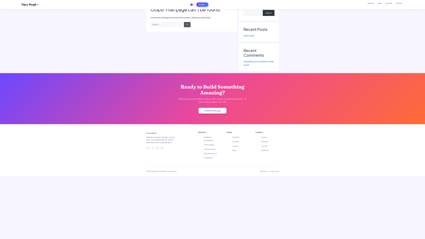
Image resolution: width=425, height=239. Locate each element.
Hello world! (248, 35)
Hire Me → (202, 5)
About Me (236, 137)
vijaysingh (150, 133)
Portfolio (389, 3)
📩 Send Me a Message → (212, 111)
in (148, 148)
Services (371, 3)
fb (157, 148)
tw (162, 148)
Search (268, 13)
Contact (399, 3)
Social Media (208, 158)
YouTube (264, 146)
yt (152, 148)
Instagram (265, 142)
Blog (234, 150)
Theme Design (209, 145)
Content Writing (209, 149)
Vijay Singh (28, 4)
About (380, 3)
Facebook (265, 150)
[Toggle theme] (192, 4)
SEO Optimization (210, 153)
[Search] (187, 24)
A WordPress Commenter (254, 61)
